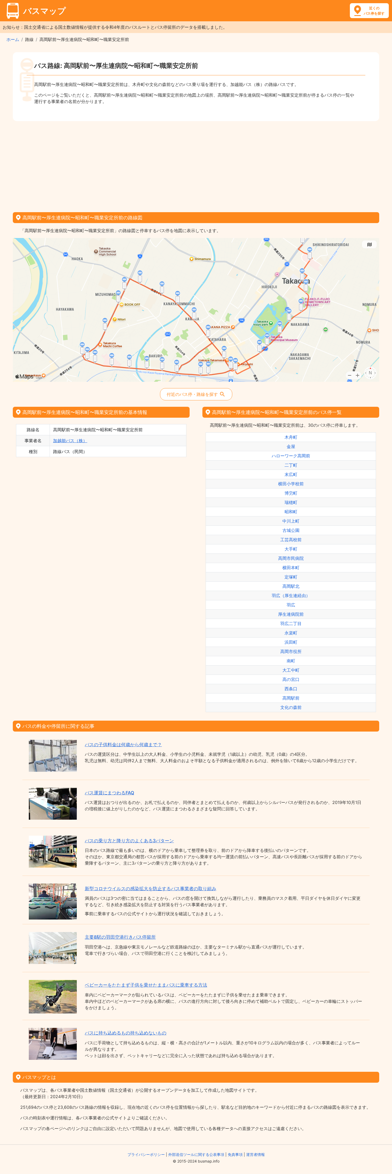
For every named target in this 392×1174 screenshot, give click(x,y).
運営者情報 (255, 1154)
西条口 (291, 688)
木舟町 (291, 437)
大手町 (291, 549)
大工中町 (290, 670)
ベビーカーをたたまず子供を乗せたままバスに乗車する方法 (146, 985)
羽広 (291, 604)
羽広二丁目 (291, 623)
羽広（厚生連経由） (291, 595)
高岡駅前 (290, 698)
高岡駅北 (290, 586)
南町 (291, 660)
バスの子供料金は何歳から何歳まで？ (123, 744)
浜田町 (291, 642)
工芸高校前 (291, 539)
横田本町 (290, 567)
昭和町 (291, 511)
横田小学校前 (291, 483)
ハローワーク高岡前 (291, 455)
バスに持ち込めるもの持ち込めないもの (125, 1033)
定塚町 (291, 577)
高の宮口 (290, 679)
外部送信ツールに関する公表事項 (196, 1154)
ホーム (12, 39)
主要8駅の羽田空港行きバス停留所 (120, 937)
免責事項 (235, 1154)
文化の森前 (291, 707)
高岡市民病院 (291, 558)
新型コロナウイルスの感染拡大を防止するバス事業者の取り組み (150, 888)
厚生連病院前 (291, 614)
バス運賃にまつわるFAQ (109, 792)
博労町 (291, 493)
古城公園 (290, 530)
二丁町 (291, 465)
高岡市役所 (291, 651)
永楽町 (291, 632)
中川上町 (290, 521)
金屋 (291, 446)
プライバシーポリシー (146, 1154)
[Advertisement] (196, 165)
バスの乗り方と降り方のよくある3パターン (129, 840)
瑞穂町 (291, 502)
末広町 (291, 474)
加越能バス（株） (70, 440)
